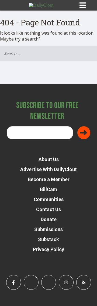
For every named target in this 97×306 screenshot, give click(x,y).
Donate (49, 219)
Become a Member (49, 179)
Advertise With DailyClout (48, 169)
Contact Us (48, 209)
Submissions (48, 229)
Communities (49, 199)
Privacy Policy (48, 249)
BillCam (48, 189)
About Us (49, 159)
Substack (48, 239)
